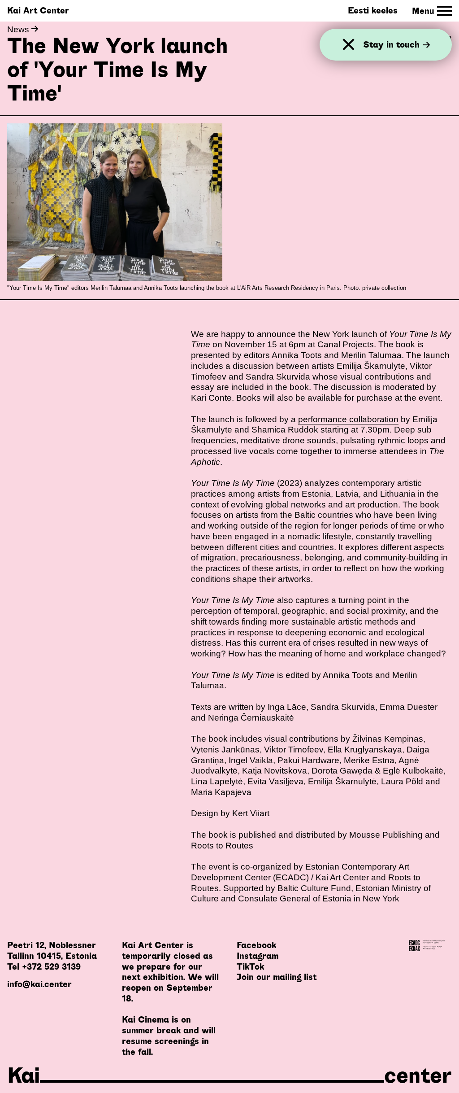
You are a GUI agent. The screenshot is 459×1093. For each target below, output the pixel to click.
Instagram (257, 956)
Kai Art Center (38, 10)
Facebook (256, 945)
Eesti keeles (373, 10)
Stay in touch (391, 44)
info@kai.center (39, 984)
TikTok (250, 967)
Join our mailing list (276, 977)
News (19, 29)
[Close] (348, 44)
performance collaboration (348, 419)
